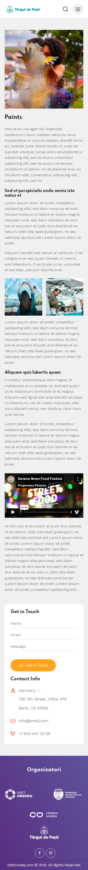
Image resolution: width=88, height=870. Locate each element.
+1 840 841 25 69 (34, 733)
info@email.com (34, 720)
